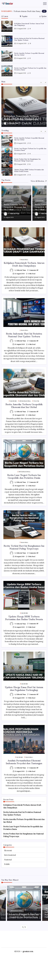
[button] (44, 11)
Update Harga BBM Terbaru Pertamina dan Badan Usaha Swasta (24, 618)
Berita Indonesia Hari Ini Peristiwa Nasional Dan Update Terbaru (29, 39)
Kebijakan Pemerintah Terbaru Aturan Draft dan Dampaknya (29, 24)
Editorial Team (14, 123)
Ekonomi (8, 850)
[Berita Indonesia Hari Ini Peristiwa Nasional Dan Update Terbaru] (24, 106)
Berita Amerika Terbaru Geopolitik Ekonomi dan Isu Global (29, 54)
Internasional (10, 855)
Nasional (8, 860)
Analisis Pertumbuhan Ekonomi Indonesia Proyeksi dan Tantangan (24, 762)
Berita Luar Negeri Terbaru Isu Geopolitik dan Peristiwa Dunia (30, 69)
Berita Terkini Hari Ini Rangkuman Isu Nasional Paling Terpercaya (27, 160)
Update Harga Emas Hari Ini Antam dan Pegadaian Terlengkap (24, 689)
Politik (7, 864)
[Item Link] (6, 26)
